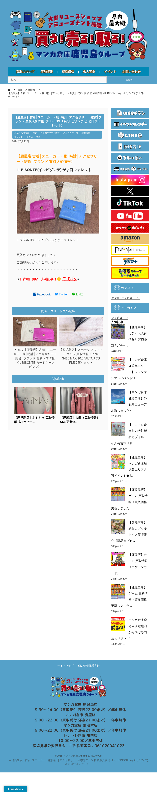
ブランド (18, 137)
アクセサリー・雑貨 (50, 133)
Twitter (63, 294)
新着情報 (86, 133)
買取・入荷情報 (21, 133)
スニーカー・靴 (70, 133)
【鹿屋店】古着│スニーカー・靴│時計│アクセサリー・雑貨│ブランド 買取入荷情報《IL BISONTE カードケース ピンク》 (35, 358)
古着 (38, 137)
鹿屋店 (29, 137)
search (129, 79)
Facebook (43, 294)
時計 (35, 133)
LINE (79, 294)
